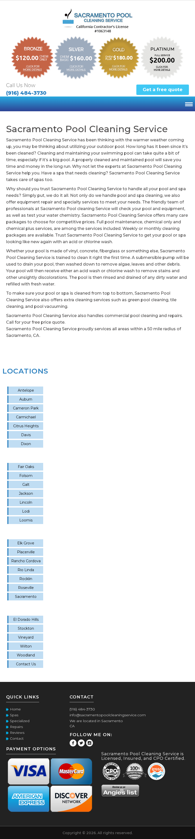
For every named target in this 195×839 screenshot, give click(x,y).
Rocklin (25, 578)
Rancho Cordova (26, 561)
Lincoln (26, 502)
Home (15, 709)
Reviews (17, 733)
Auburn (25, 399)
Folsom (25, 475)
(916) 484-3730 (26, 93)
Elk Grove (25, 543)
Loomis (25, 520)
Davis (26, 435)
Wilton (26, 646)
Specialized (19, 721)
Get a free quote (163, 89)
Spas (14, 715)
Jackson (26, 493)
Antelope (26, 390)
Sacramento (26, 596)
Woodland (26, 655)
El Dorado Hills (26, 619)
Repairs (16, 727)
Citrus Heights (26, 426)
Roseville (26, 587)
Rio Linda (26, 570)
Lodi (26, 511)
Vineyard (26, 637)
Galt (25, 484)
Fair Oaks (26, 466)
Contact (17, 738)
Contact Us (26, 664)
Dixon (26, 444)
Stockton (26, 628)
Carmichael (26, 417)
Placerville (26, 552)
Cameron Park (26, 408)
